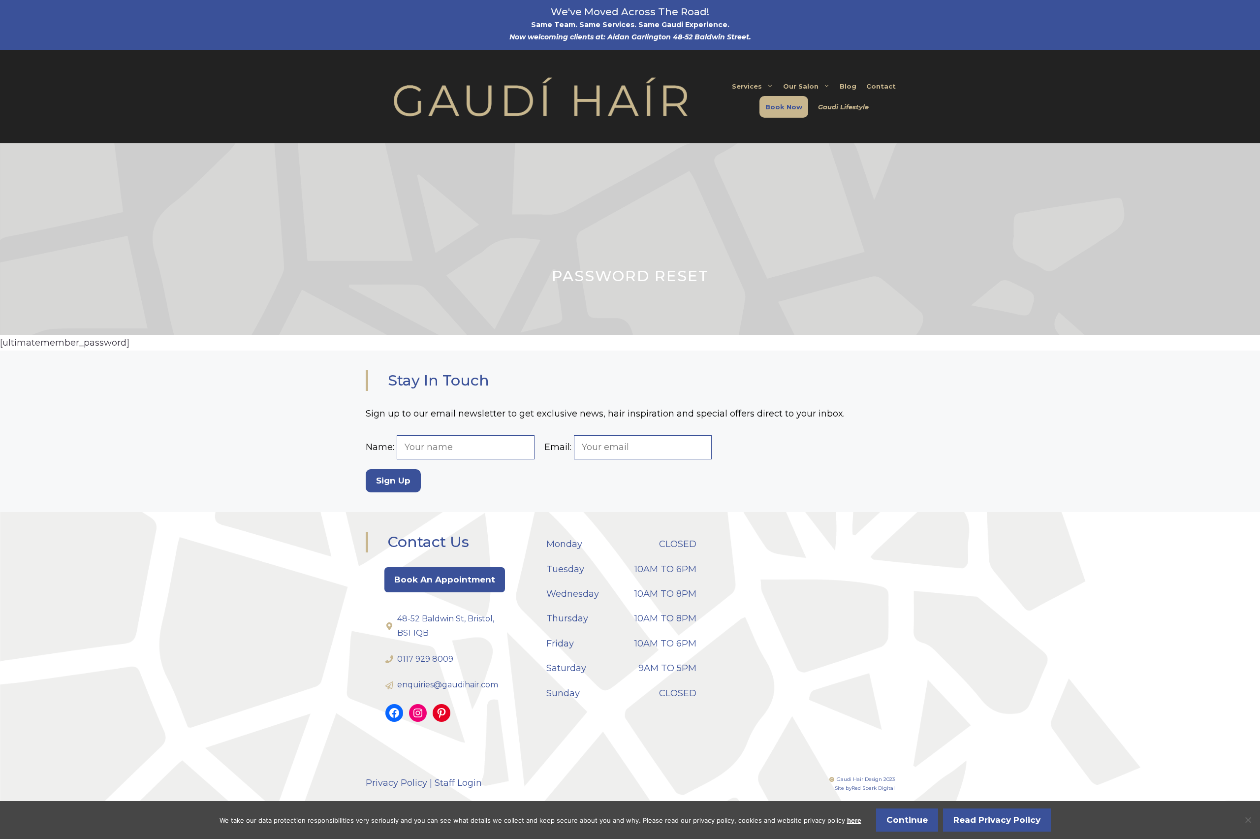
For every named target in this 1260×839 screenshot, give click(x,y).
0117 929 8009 (425, 659)
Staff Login (458, 782)
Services (747, 86)
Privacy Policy (396, 782)
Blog (848, 86)
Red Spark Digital (873, 788)
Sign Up (393, 480)
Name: (381, 447)
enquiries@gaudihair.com (447, 684)
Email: (559, 447)
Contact (881, 86)
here (854, 820)
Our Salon (801, 86)
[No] (1248, 820)
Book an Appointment (444, 579)
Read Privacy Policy (996, 820)
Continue (907, 820)
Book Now (783, 107)
